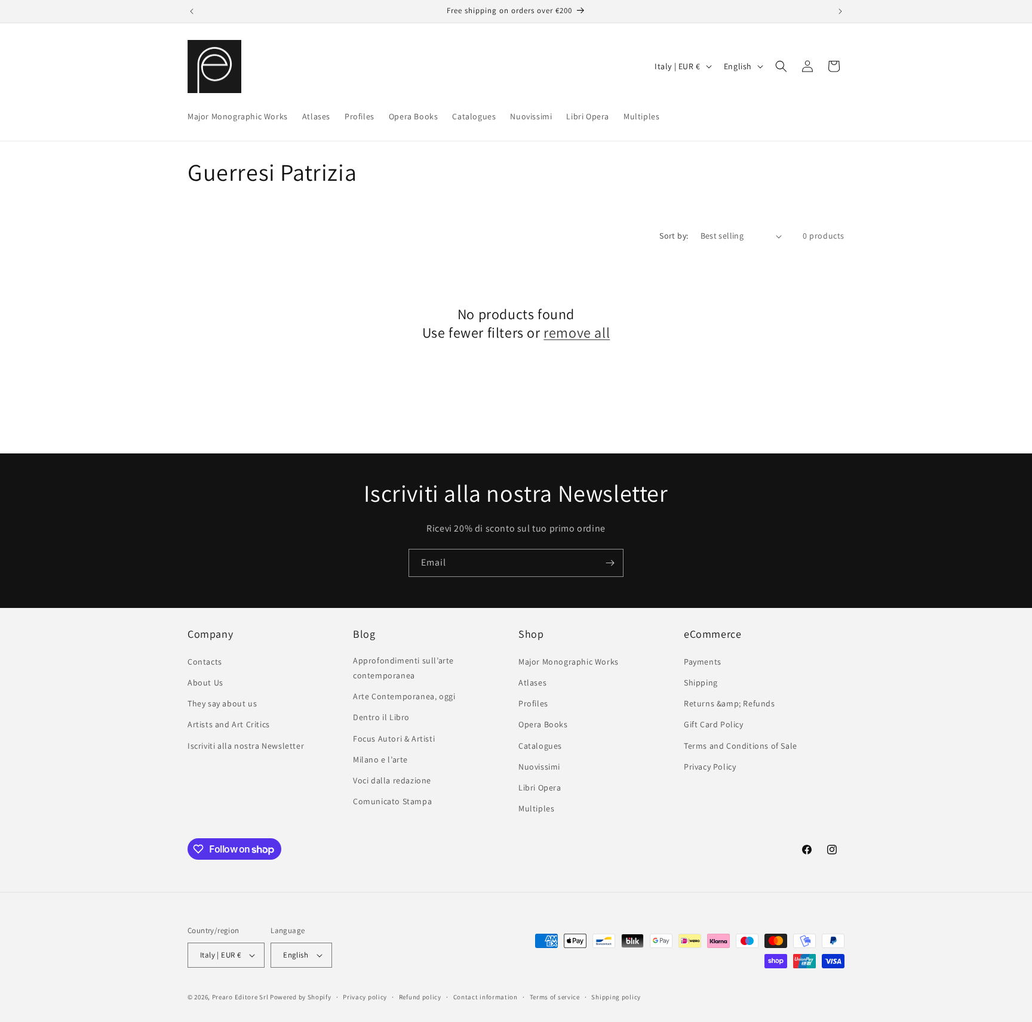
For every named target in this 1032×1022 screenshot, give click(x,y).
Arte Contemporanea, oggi (404, 696)
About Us (205, 682)
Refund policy (420, 997)
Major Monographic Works (568, 661)
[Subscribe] (610, 563)
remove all (576, 332)
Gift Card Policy (714, 724)
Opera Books (543, 724)
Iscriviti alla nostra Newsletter (246, 745)
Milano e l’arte (380, 759)
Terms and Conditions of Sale (740, 745)
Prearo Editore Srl (240, 997)
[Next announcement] (840, 11)
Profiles (533, 703)
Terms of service (555, 997)
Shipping (701, 682)
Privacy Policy (710, 766)
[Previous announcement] (192, 11)
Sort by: (673, 235)
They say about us (222, 703)
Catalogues (540, 745)
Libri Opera (539, 787)
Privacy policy (365, 997)
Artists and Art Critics (229, 724)
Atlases (532, 682)
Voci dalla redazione (392, 780)
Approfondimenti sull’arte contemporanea (403, 668)
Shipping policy (616, 997)
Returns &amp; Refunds (729, 703)
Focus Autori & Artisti (394, 738)
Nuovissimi (539, 766)
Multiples (536, 808)
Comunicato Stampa (392, 801)
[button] (781, 66)
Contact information (485, 997)
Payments (702, 661)
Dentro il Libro (381, 717)
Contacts (205, 661)
